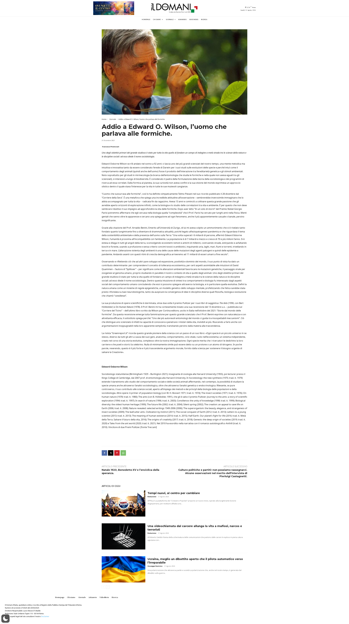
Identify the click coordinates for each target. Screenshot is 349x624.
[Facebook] (104, 453)
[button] (5, 618)
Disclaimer (45, 616)
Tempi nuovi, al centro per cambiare (174, 493)
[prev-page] (103, 587)
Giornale (112, 119)
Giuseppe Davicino (155, 566)
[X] (110, 453)
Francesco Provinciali (110, 147)
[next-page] (107, 587)
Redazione (152, 497)
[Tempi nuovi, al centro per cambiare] (123, 503)
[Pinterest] (117, 453)
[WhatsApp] (123, 453)
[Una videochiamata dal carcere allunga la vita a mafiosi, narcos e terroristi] (123, 536)
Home (104, 119)
